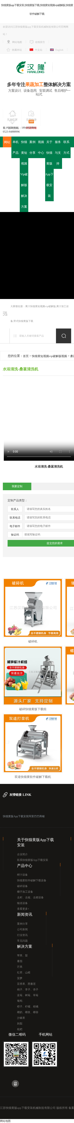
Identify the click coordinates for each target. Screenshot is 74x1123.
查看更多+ (23, 908)
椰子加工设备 (25, 891)
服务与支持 (58, 152)
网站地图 (17, 42)
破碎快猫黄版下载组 (32, 709)
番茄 (19, 961)
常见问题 (22, 940)
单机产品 (16, 147)
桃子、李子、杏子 (27, 989)
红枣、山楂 (23, 972)
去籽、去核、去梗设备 (30, 897)
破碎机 (32, 641)
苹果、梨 (22, 955)
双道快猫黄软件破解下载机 (33, 776)
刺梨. (20, 1023)
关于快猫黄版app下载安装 (49, 168)
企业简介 (22, 854)
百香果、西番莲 (26, 983)
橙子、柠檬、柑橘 (27, 1006)
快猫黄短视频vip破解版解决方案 (24, 174)
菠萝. (20, 978)
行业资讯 (22, 935)
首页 (26, 356)
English (59, 49)
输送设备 (22, 903)
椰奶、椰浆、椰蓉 (27, 1012)
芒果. (20, 966)
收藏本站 (17, 49)
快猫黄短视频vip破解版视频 (49, 356)
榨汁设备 (22, 874)
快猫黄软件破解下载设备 (31, 880)
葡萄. (20, 1001)
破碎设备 (22, 886)
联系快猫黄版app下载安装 (32, 860)
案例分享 (32, 147)
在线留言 (40, 42)
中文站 (38, 49)
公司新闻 (22, 929)
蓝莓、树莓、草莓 (27, 995)
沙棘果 (21, 1018)
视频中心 (41, 147)
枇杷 (19, 1029)
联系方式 (66, 147)
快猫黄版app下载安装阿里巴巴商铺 (24, 816)
